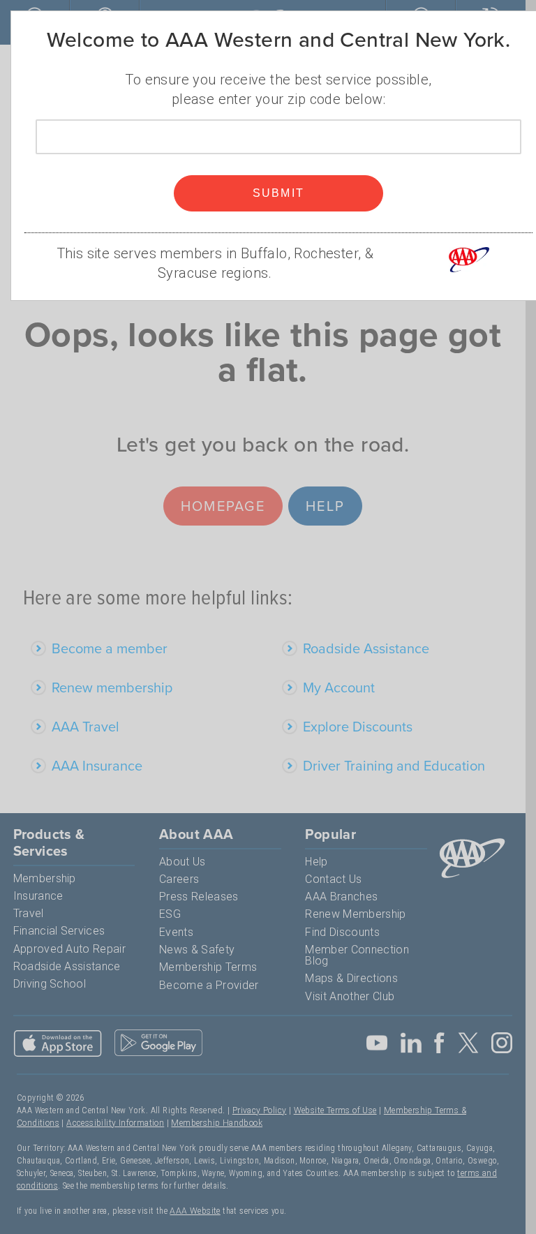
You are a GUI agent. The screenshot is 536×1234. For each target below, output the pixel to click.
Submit (279, 193)
